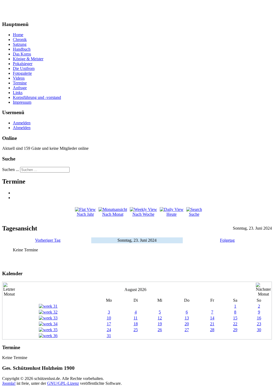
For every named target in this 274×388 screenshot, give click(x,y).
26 (160, 329)
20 (187, 324)
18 (136, 324)
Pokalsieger (22, 63)
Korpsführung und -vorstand (37, 97)
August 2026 (135, 289)
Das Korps (22, 54)
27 (187, 329)
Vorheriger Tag (47, 240)
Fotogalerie (22, 73)
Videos (19, 78)
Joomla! (9, 383)
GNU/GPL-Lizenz (63, 383)
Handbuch (22, 49)
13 (187, 318)
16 (259, 318)
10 (109, 318)
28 (212, 329)
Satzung (19, 44)
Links (17, 92)
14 (212, 318)
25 (136, 329)
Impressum (22, 102)
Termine (20, 83)
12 (160, 318)
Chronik (20, 39)
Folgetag (227, 240)
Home (18, 34)
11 (136, 318)
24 (109, 329)
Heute (171, 214)
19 (160, 324)
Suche (194, 214)
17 (109, 324)
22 (235, 324)
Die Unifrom (24, 68)
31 (109, 335)
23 (259, 324)
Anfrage (20, 87)
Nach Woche (143, 214)
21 (212, 324)
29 (235, 329)
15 (235, 318)
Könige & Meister (28, 59)
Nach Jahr (85, 214)
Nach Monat (112, 214)
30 (259, 329)
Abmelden (22, 127)
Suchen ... (10, 169)
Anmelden (22, 123)
